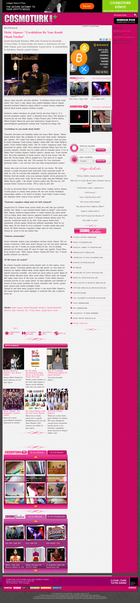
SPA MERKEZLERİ (80, 308)
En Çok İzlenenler (56, 452)
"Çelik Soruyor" (90, 192)
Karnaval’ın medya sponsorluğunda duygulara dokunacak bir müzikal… (13, 420)
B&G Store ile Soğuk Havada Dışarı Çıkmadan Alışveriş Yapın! (90, 181)
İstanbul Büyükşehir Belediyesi (35, 307)
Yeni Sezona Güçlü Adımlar (90, 201)
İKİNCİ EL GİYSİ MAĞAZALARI (85, 278)
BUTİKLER (77, 267)
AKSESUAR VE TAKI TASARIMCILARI (88, 257)
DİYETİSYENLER (79, 293)
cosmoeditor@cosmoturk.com (124, 37)
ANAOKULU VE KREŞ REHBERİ (85, 313)
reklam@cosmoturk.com (122, 31)
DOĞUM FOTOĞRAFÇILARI (84, 262)
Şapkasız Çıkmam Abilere (90, 211)
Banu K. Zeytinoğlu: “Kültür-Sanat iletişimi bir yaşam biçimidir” (57, 372)
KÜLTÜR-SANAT (11, 28)
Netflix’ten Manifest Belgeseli (55, 411)
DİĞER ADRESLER (80, 323)
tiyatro (55, 310)
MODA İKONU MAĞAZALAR (84, 318)
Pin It (16, 328)
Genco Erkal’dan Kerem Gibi (90, 197)
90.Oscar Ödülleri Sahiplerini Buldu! (90, 176)
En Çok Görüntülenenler (56, 516)
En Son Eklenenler (37, 452)
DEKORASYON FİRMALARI (83, 252)
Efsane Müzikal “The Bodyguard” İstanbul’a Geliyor (12, 412)
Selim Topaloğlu (24, 583)
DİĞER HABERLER (12, 345)
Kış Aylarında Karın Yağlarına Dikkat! (90, 206)
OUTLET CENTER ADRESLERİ (84, 237)
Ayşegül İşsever (46, 310)
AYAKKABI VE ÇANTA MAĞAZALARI (88, 272)
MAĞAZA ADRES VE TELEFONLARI (87, 247)
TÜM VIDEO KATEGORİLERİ (102, 107)
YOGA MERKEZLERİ (81, 303)
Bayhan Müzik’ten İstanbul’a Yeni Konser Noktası (12, 372)
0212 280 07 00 (29, 581)
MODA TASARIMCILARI (82, 242)
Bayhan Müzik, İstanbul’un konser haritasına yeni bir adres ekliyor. (13, 379)
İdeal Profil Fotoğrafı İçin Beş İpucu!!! (90, 215)
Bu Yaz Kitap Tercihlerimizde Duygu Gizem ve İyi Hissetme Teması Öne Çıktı (35, 373)
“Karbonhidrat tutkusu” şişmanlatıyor (90, 188)
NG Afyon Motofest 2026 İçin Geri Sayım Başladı (35, 411)
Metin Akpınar (17, 307)
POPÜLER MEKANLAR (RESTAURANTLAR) (89, 288)
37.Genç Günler (34, 310)
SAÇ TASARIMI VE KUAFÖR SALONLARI (89, 298)
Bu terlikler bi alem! (90, 220)
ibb (26, 310)
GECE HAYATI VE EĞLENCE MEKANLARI (89, 283)
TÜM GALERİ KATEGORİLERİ (101, 78)
